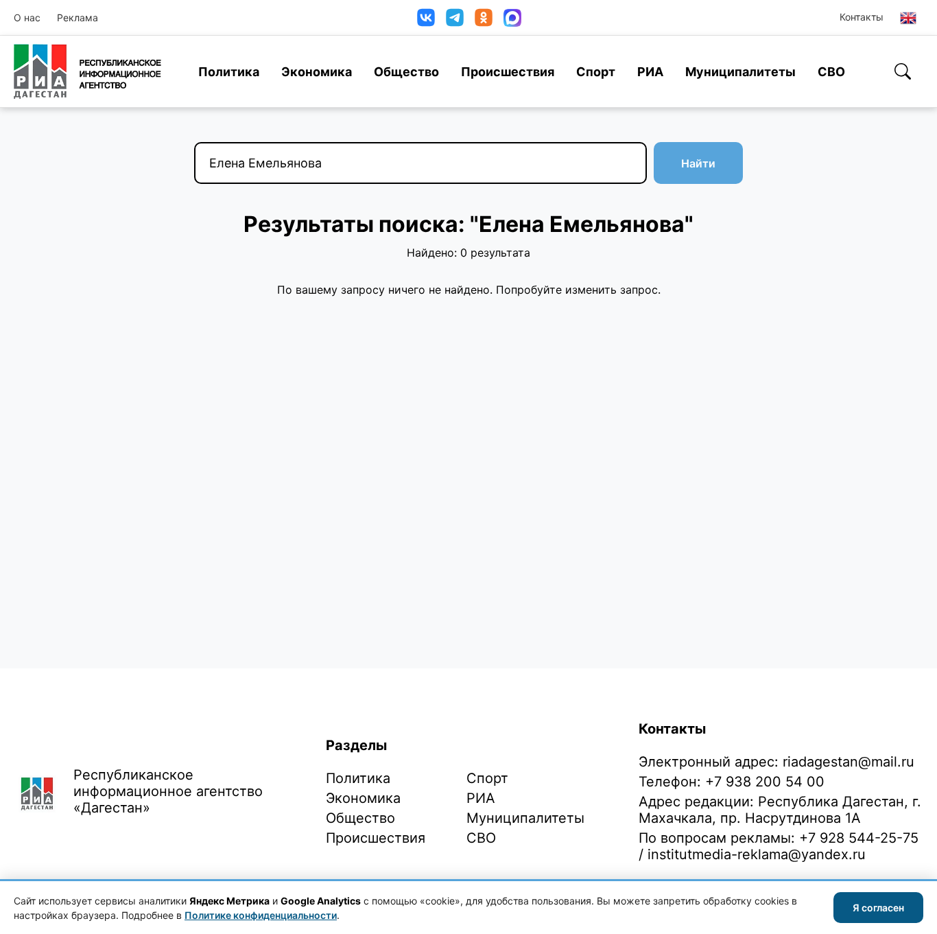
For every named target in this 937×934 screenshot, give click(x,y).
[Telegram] (454, 17)
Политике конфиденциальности (261, 915)
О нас (27, 17)
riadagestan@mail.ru (848, 762)
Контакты (861, 17)
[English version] (908, 18)
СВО (831, 72)
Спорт (595, 72)
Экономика (316, 72)
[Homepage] (87, 71)
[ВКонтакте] (426, 17)
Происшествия (507, 72)
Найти (698, 163)
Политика (228, 72)
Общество (406, 72)
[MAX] (512, 18)
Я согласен (878, 907)
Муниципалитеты (740, 72)
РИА (650, 72)
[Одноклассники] (483, 17)
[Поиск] (902, 71)
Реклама (77, 17)
